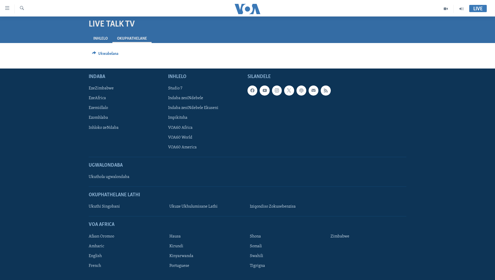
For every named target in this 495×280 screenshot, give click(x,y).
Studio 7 (175, 88)
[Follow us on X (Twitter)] (289, 90)
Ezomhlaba (98, 118)
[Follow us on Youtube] (264, 90)
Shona (255, 236)
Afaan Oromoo (101, 236)
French (95, 266)
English (95, 256)
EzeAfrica (97, 98)
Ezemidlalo (98, 108)
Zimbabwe (340, 236)
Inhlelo (100, 39)
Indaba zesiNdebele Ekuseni (193, 108)
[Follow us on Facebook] (252, 90)
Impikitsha (177, 118)
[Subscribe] (313, 90)
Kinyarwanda (181, 256)
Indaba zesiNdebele (185, 98)
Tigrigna (257, 266)
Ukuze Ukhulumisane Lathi (193, 207)
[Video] (446, 9)
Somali (256, 246)
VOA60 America (182, 147)
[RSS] (326, 90)
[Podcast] (301, 90)
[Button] (105, 55)
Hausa (175, 236)
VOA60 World (180, 137)
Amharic (96, 246)
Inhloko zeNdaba (104, 128)
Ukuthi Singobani (104, 207)
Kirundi (176, 246)
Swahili (256, 256)
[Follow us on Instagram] (277, 90)
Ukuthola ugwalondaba (109, 177)
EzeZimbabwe (101, 88)
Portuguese (179, 266)
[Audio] (461, 9)
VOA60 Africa (180, 128)
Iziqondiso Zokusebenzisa (273, 207)
